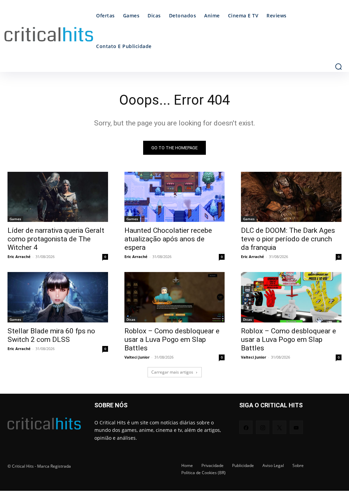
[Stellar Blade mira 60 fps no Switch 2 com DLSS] (57, 297)
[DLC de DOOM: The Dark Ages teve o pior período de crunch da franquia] (291, 197)
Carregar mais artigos (172, 372)
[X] (279, 427)
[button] (338, 66)
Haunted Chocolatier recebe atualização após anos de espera (168, 239)
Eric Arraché (19, 256)
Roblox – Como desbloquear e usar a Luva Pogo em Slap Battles (171, 339)
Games (15, 218)
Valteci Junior (137, 357)
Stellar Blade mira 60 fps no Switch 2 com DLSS (51, 335)
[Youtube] (296, 427)
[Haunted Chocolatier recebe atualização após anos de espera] (174, 197)
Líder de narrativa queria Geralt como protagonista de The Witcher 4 (55, 239)
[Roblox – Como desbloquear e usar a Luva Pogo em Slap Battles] (174, 297)
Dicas (130, 319)
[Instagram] (262, 427)
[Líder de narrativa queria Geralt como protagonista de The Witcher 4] (57, 197)
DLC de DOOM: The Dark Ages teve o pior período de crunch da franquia (288, 239)
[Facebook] (246, 427)
